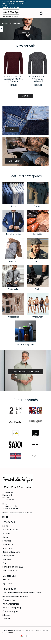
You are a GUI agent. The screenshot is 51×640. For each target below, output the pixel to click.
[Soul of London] (15, 456)
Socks (37, 289)
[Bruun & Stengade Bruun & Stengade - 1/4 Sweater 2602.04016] (38, 63)
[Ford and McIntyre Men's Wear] (10, 13)
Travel (5, 563)
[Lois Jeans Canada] (15, 433)
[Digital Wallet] (27, 636)
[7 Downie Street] (35, 411)
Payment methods (10, 603)
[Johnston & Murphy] (35, 422)
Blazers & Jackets (13, 234)
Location (6, 618)
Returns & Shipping (11, 607)
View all (25, 95)
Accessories (13, 316)
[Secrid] (35, 445)
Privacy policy (8, 600)
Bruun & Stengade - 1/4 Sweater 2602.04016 (38, 79)
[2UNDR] (15, 411)
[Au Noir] (15, 422)
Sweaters (13, 261)
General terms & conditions (15, 596)
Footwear (37, 234)
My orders (7, 583)
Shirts (13, 206)
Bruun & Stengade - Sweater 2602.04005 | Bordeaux (13, 79)
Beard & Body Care (25, 344)
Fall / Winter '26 (9, 570)
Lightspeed (9, 632)
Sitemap (6, 615)
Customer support (10, 611)
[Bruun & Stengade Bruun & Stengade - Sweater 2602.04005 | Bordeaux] (13, 63)
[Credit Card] (21, 636)
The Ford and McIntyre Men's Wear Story (21, 592)
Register (6, 579)
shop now (25, 32)
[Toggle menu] (46, 13)
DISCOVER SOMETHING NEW (25, 371)
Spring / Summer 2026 (12, 566)
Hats (37, 261)
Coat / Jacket (13, 289)
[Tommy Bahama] (35, 456)
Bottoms (37, 206)
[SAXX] (15, 445)
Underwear (37, 316)
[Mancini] (35, 433)
